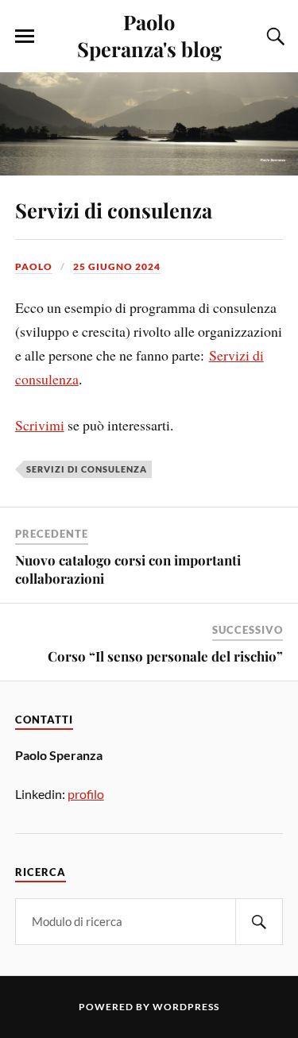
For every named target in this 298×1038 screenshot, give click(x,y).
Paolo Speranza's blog (149, 35)
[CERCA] (259, 921)
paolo (33, 266)
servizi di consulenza (86, 469)
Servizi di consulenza (113, 209)
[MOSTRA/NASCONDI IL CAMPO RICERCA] (273, 36)
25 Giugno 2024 (117, 266)
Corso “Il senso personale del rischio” (165, 656)
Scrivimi (39, 424)
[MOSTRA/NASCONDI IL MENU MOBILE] (24, 36)
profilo (86, 793)
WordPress (186, 1007)
